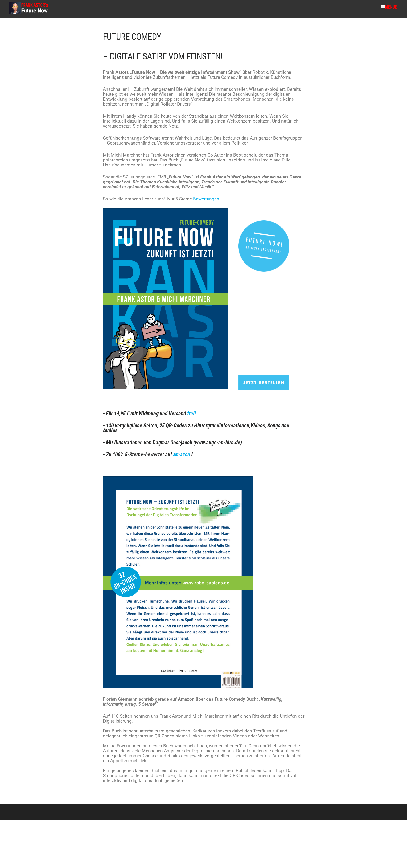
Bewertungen (206, 199)
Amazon (181, 454)
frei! (191, 413)
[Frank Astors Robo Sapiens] (28, 13)
